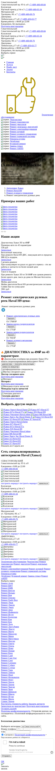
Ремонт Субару (8, 665)
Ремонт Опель (7, 646)
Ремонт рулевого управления (23, 134)
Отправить (6, 756)
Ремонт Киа (6, 622)
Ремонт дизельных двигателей (24, 127)
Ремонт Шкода (7, 694)
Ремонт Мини (7, 636)
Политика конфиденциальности (15, 711)
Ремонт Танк (7, 670)
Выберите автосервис (11, 726)
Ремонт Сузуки (8, 668)
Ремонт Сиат (7, 660)
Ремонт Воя (6, 595)
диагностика (7, 364)
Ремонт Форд (7, 680)
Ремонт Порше (8, 651)
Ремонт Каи (6, 619)
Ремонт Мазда (7, 631)
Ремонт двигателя (18, 124)
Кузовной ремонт (18, 144)
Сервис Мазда (7, 699)
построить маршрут (10, 483)
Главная (10, 62)
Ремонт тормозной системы (22, 136)
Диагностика (16, 119)
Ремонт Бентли (8, 590)
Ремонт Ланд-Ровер (10, 627)
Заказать (11, 319)
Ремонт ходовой (17, 131)
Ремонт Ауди (7, 583)
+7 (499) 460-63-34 (33, 9)
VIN (3, 732)
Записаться (6, 250)
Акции (9, 69)
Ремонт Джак (7, 602)
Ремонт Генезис (8, 598)
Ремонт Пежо (7, 648)
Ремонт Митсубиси (10, 639)
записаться (43, 483)
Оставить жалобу (9, 709)
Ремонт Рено (7, 653)
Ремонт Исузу (7, 614)
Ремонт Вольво (8, 593)
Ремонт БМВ (7, 588)
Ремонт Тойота (8, 672)
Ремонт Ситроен (8, 663)
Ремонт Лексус (8, 629)
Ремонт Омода (7, 643)
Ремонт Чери (7, 689)
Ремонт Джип (7, 607)
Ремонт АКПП (16, 148)
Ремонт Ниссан (8, 641)
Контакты (10, 72)
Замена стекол (16, 146)
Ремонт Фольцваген (10, 677)
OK (2, 761)
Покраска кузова (17, 139)
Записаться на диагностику (13, 706)
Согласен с (24, 735)
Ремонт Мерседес (9, 634)
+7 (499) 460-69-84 (37, 4)
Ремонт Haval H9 (14, 190)
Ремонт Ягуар (7, 696)
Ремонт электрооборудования (23, 129)
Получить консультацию (12, 26)
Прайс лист (11, 67)
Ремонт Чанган (8, 687)
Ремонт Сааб (7, 655)
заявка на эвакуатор (10, 367)
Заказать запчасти (37, 704)
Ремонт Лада (7, 624)
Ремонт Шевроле (9, 692)
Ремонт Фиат (7, 675)
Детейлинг (15, 141)
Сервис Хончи (7, 701)
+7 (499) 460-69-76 (26, 14)
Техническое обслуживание (13, 561)
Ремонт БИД (7, 586)
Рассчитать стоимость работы (14, 704)
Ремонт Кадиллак (9, 617)
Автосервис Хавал (14, 188)
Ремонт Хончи (7, 684)
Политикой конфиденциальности (30, 735)
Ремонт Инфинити (9, 612)
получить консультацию (24, 364)
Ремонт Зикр (7, 610)
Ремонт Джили (8, 605)
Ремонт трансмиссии (19, 122)
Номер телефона (8, 729)
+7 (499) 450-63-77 (28, 19)
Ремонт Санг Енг (9, 658)
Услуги (9, 64)
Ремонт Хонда (7, 682)
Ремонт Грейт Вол (9, 600)
